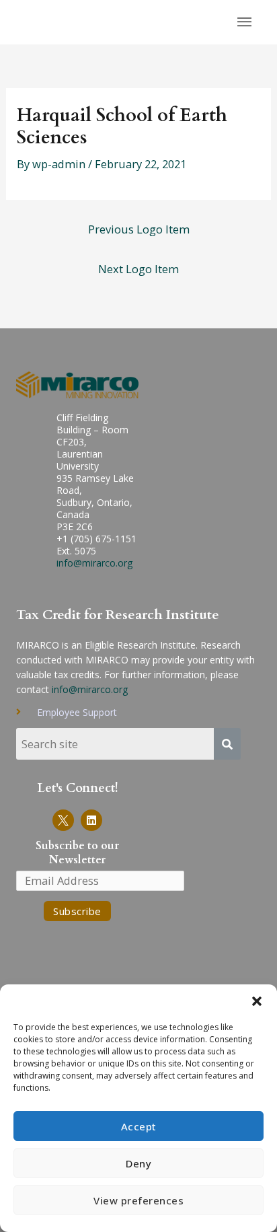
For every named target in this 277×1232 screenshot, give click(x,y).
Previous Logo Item (139, 229)
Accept (139, 1126)
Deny (138, 1163)
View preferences (138, 1200)
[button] (257, 1001)
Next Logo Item (138, 269)
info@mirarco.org (94, 562)
